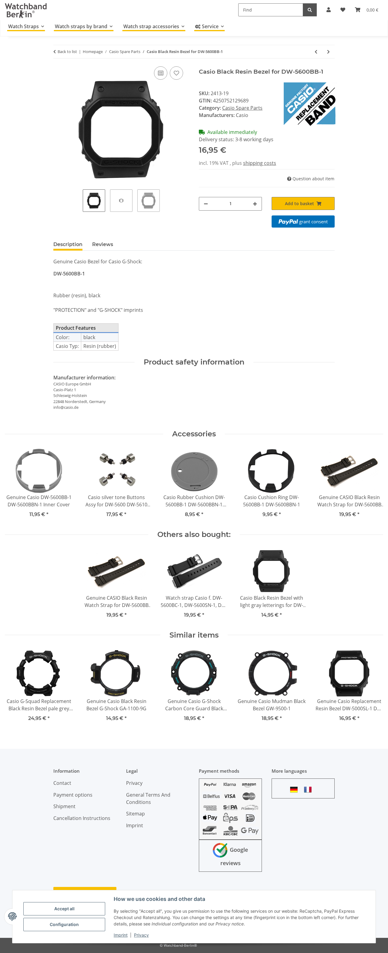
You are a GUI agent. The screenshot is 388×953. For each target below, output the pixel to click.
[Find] (310, 9)
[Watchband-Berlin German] (295, 789)
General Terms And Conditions (148, 798)
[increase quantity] (255, 203)
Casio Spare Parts (242, 108)
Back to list (67, 51)
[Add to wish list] (176, 73)
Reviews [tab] (102, 244)
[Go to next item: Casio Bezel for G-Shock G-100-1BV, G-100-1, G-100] (328, 51)
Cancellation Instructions (81, 818)
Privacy (141, 935)
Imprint (121, 935)
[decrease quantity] (205, 203)
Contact (62, 783)
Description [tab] (67, 244)
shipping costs (259, 163)
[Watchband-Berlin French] (309, 789)
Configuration (64, 924)
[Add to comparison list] (160, 73)
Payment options (72, 794)
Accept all (64, 908)
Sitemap (135, 813)
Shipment (64, 806)
